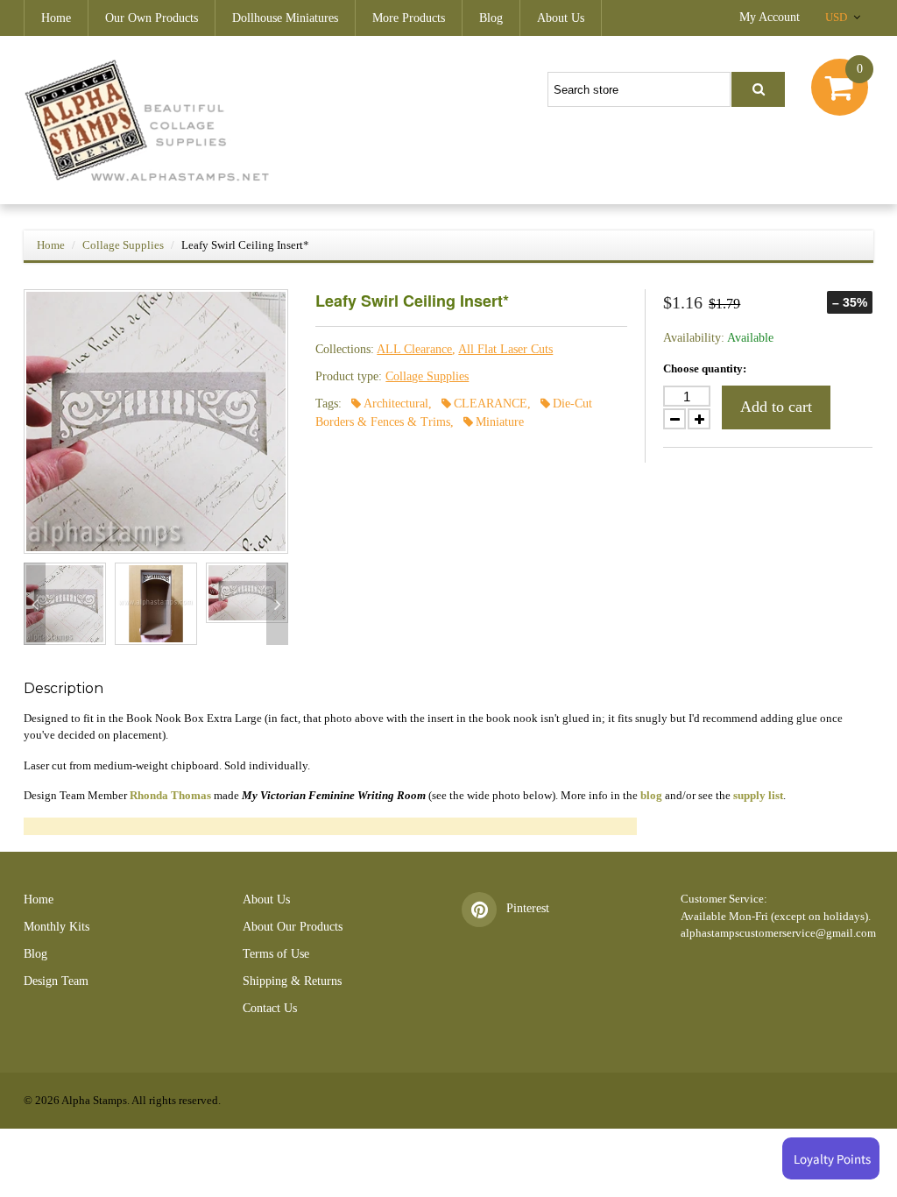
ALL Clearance (414, 349)
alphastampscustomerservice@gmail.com (778, 932)
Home (56, 18)
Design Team (56, 981)
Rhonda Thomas (170, 795)
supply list (758, 795)
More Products (408, 18)
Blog (491, 18)
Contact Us (270, 1008)
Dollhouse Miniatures (285, 18)
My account (769, 17)
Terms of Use (276, 953)
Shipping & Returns (292, 981)
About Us (560, 18)
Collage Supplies (123, 244)
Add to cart (776, 406)
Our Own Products (151, 18)
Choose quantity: (704, 368)
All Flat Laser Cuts (505, 349)
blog (651, 795)
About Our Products (293, 926)
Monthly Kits (56, 926)
